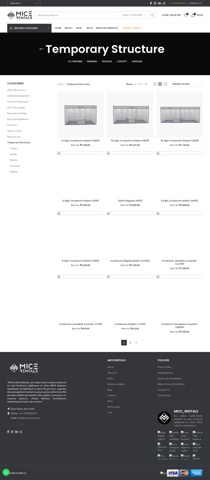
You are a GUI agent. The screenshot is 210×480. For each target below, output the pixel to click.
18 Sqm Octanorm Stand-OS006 (180, 140)
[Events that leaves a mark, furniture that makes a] (198, 436)
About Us (112, 372)
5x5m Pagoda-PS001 (130, 200)
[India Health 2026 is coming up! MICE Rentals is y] (163, 436)
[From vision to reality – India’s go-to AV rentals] (186, 448)
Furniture (12, 124)
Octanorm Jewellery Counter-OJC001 (179, 262)
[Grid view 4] (165, 84)
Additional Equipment (18, 95)
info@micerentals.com (28, 417)
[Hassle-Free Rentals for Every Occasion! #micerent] (198, 459)
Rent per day (13, 136)
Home (60, 84)
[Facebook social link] (151, 3)
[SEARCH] (152, 15)
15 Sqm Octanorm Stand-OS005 (130, 140)
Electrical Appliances (17, 119)
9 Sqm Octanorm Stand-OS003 (80, 260)
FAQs (110, 378)
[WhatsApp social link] (164, 3)
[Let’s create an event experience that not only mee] (174, 448)
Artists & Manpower (17, 101)
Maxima (13, 159)
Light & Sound (14, 130)
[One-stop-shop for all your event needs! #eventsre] (186, 436)
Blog (109, 389)
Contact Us (163, 389)
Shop (110, 401)
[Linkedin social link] (159, 3)
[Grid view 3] (160, 84)
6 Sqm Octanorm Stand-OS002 (179, 200)
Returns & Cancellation (169, 378)
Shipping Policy (165, 372)
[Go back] (41, 49)
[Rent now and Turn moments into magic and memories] (198, 448)
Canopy (14, 148)
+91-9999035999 (28, 413)
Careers (111, 395)
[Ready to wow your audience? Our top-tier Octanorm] (186, 459)
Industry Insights (116, 384)
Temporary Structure (18, 142)
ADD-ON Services (16, 90)
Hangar (13, 154)
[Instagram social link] (155, 3)
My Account (113, 406)
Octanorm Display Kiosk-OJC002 (130, 260)
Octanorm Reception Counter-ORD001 (179, 326)
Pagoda (13, 171)
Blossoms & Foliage (17, 113)
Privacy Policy (165, 367)
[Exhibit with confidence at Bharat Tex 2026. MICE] (174, 436)
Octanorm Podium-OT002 (130, 324)
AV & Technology (16, 107)
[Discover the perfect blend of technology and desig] (163, 448)
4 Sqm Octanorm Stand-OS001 (80, 200)
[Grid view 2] (155, 84)
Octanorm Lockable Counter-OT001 (80, 324)
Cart (109, 412)
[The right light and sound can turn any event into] (163, 459)
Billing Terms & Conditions (171, 384)
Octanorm (15, 165)
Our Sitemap (164, 395)
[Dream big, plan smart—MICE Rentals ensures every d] (174, 459)
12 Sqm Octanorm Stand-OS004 (80, 140)
